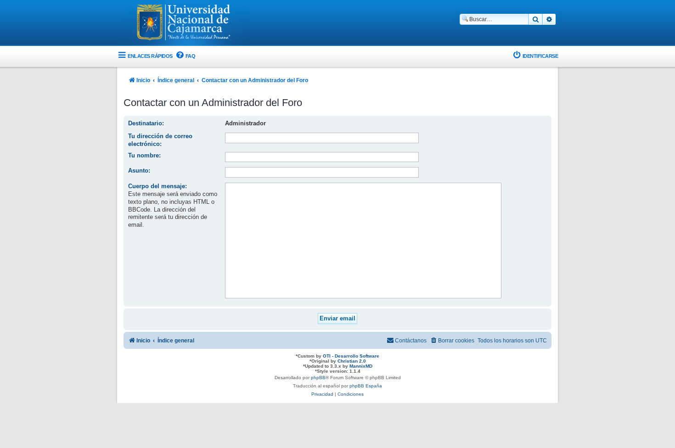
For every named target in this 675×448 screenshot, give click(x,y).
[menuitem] (185, 56)
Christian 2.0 (352, 361)
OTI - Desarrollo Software (351, 355)
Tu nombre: (144, 155)
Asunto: (139, 170)
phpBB (318, 377)
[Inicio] (183, 23)
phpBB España (365, 385)
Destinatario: (146, 123)
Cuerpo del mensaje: (157, 186)
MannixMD (360, 366)
